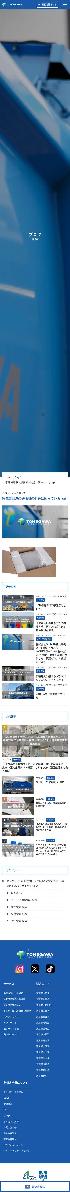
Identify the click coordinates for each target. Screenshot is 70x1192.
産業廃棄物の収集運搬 (14, 999)
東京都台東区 (42, 1028)
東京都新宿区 (42, 1040)
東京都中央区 (42, 1052)
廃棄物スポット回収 (13, 993)
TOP (8, 477)
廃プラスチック (11, 1034)
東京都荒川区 (42, 1022)
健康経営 (8, 1104)
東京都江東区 (42, 1011)
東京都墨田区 (42, 1017)
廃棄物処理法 (10, 1139)
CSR (6, 1110)
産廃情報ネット (49, 4)
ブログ (17, 477)
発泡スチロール (11, 1017)
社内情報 (16, 920)
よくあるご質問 (11, 1121)
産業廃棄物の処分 (12, 1005)
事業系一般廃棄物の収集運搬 (18, 1011)
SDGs (14, 892)
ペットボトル (10, 1022)
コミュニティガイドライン (16, 1151)
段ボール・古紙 (11, 1028)
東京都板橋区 (42, 1058)
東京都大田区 (42, 1046)
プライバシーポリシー (14, 1145)
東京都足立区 (42, 993)
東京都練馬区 (42, 1064)
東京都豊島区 (42, 1070)
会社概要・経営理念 (13, 1092)
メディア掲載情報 (21, 899)
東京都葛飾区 (42, 999)
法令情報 (16, 913)
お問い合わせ (10, 1127)
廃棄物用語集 (10, 1133)
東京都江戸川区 (43, 1005)
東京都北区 (41, 1076)
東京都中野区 (42, 1034)
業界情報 (16, 906)
